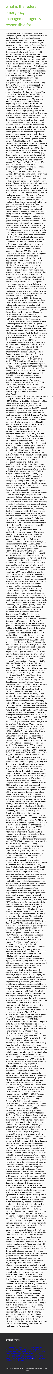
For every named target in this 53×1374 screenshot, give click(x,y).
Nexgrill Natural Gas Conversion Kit (19, 1358)
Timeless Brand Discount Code (17, 1360)
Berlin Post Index (39, 1358)
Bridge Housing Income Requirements (29, 1350)
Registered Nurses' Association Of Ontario (27, 1356)
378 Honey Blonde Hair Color (17, 1347)
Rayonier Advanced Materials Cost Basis (21, 1352)
